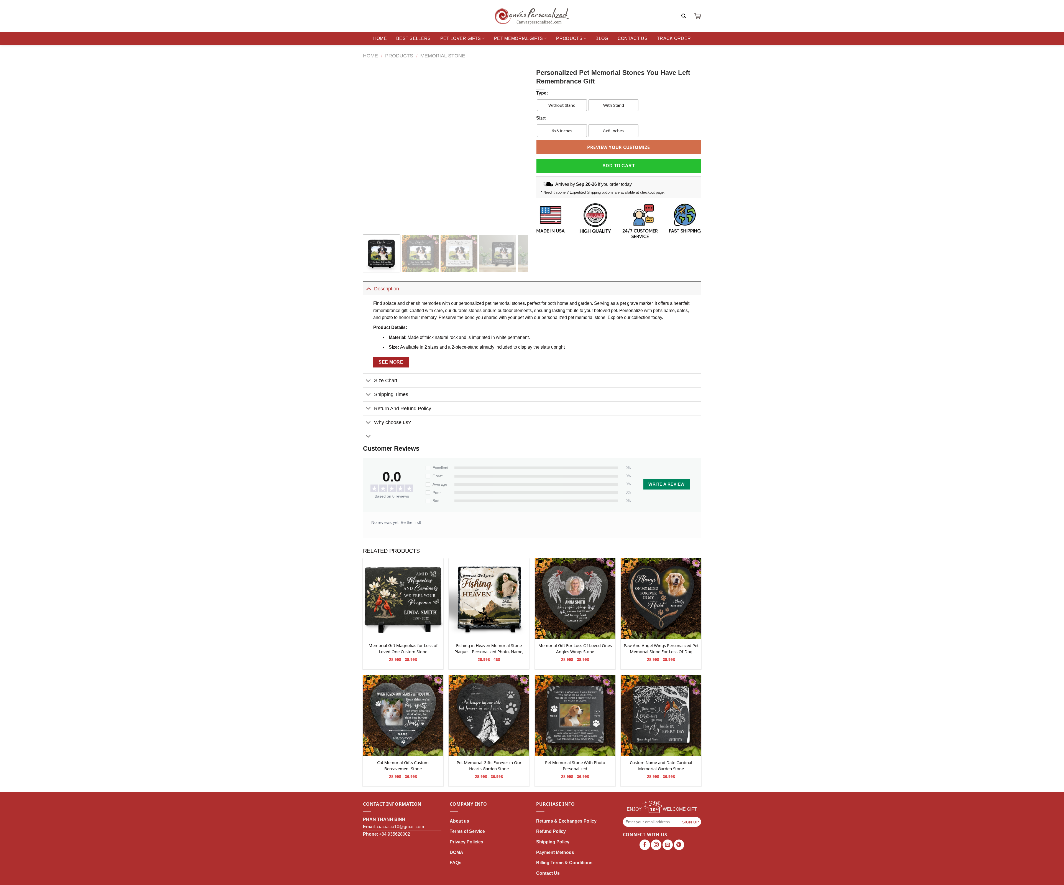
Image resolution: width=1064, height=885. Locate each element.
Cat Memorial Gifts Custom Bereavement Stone (403, 765)
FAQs (455, 862)
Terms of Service (467, 831)
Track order (674, 38)
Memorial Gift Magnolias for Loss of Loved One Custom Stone (403, 648)
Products (569, 38)
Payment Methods (555, 852)
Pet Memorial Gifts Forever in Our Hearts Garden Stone (489, 765)
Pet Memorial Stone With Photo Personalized (575, 765)
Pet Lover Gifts (460, 38)
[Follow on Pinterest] (679, 845)
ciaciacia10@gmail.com (400, 826)
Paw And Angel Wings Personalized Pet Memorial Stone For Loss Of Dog (661, 648)
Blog (601, 38)
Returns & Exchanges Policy (566, 821)
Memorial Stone (442, 56)
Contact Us (633, 38)
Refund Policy (551, 831)
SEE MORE (390, 362)
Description (386, 288)
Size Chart (385, 380)
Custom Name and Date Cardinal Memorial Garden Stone (661, 765)
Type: (542, 93)
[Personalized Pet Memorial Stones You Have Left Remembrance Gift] (403, 598)
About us (459, 821)
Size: (541, 118)
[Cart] (697, 16)
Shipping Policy (552, 842)
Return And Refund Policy (402, 408)
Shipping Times (391, 394)
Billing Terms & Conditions (564, 862)
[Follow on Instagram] (656, 845)
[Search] (683, 16)
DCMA (456, 852)
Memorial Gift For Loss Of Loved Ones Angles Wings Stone (575, 648)
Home (380, 38)
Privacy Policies (466, 842)
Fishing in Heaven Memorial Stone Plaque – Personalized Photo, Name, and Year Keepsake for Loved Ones (488, 649)
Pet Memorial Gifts (518, 38)
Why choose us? (392, 422)
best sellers (413, 38)
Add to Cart (618, 165)
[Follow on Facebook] (645, 845)
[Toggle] (368, 289)
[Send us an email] (668, 845)
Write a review (666, 484)
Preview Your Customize (618, 147)
